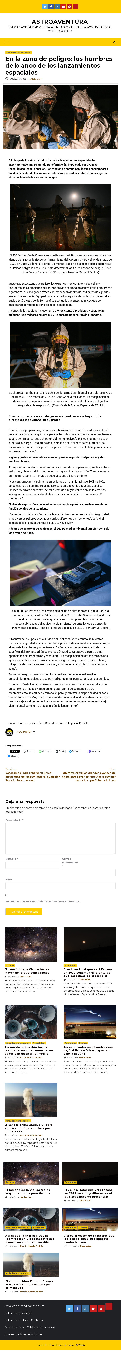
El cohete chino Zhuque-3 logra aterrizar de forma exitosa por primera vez (28, 1128)
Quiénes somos (14, 1327)
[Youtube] (63, 6)
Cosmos (10, 965)
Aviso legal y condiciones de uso (24, 1306)
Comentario (14, 820)
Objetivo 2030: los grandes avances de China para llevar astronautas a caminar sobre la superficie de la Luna (89, 775)
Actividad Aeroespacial (18, 52)
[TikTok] (75, 6)
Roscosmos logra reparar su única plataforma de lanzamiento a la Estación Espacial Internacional (32, 775)
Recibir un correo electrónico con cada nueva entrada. (42, 901)
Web (8, 879)
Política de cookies (16, 1320)
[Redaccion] (9, 732)
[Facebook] (51, 6)
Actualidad (70, 965)
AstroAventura (60, 21)
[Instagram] (57, 6)
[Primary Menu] (5, 42)
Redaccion (34, 79)
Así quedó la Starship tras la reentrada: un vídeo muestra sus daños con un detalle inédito (29, 1050)
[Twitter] (45, 6)
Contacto (37, 1320)
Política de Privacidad (18, 1313)
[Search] (114, 43)
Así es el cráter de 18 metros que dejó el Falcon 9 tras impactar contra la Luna (89, 1050)
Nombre (11, 858)
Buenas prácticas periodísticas (23, 1334)
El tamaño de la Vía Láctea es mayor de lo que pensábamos (27, 971)
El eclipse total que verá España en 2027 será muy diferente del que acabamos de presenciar (88, 972)
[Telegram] (69, 6)
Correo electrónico (70, 862)
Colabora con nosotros (41, 1327)
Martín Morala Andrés (31, 1057)
